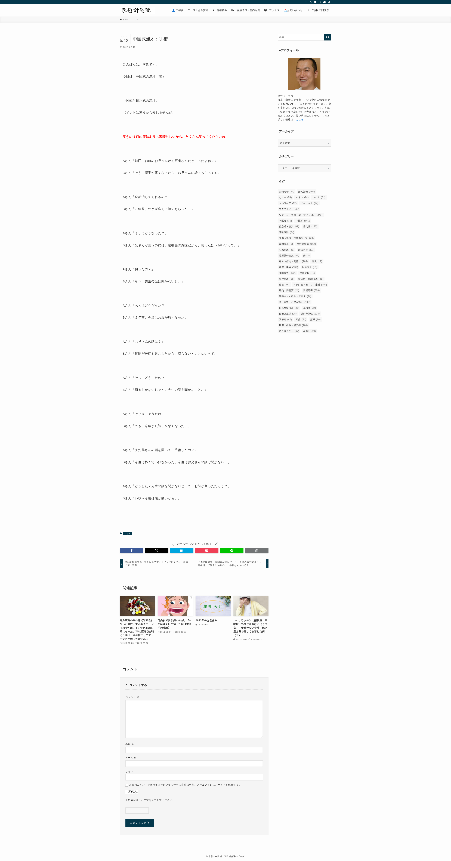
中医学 (303, 220)
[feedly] (315, 2)
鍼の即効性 (310, 313)
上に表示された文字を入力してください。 (150, 800)
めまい (302, 197)
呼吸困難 (286, 232)
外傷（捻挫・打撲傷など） (296, 238)
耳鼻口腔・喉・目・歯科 (310, 284)
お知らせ (286, 191)
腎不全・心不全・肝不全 (295, 296)
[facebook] (306, 2)
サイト (129, 771)
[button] (131, 550)
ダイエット (309, 203)
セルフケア (288, 203)
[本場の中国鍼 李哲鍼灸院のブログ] (137, 10)
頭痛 (301, 319)
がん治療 (306, 191)
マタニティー (289, 209)
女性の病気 (306, 244)
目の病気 (309, 267)
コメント (132, 697)
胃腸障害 (311, 290)
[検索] (329, 2)
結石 (284, 284)
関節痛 (285, 319)
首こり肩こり (289, 331)
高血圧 (309, 331)
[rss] (319, 2)
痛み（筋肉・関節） (293, 261)
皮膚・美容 (288, 267)
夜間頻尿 (286, 244)
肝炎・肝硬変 (289, 290)
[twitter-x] (310, 2)
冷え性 (310, 226)
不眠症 (285, 220)
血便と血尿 (288, 313)
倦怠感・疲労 (289, 226)
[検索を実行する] (327, 37)
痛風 (317, 261)
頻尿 (315, 319)
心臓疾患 (286, 249)
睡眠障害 (287, 273)
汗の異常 (305, 249)
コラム (127, 533)
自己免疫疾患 (289, 308)
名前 (129, 743)
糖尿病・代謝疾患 (310, 278)
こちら (300, 119)
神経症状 (307, 273)
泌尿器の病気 (289, 255)
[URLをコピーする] (256, 550)
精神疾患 (286, 278)
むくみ (285, 197)
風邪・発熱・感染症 (293, 325)
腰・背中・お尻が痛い (294, 302)
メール (131, 757)
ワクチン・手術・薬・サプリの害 (300, 215)
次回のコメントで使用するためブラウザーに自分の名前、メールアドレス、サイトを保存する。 (185, 784)
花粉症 (309, 308)
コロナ (319, 197)
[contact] (324, 2)
